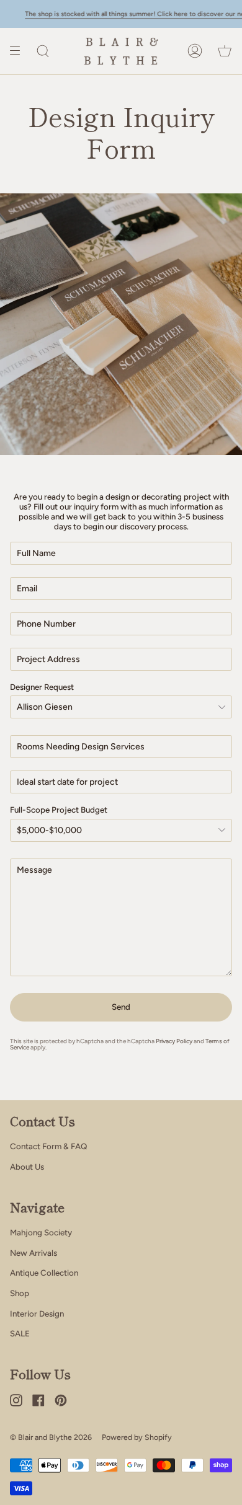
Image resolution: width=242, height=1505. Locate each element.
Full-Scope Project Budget (58, 810)
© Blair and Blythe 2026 (51, 1437)
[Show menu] (19, 51)
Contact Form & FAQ (48, 1146)
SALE (20, 1333)
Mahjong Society (41, 1232)
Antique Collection (44, 1273)
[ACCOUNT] (194, 51)
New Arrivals (33, 1253)
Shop (19, 1293)
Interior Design (37, 1313)
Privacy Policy (174, 1041)
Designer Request (42, 687)
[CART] (224, 51)
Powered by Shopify (137, 1437)
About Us (27, 1167)
